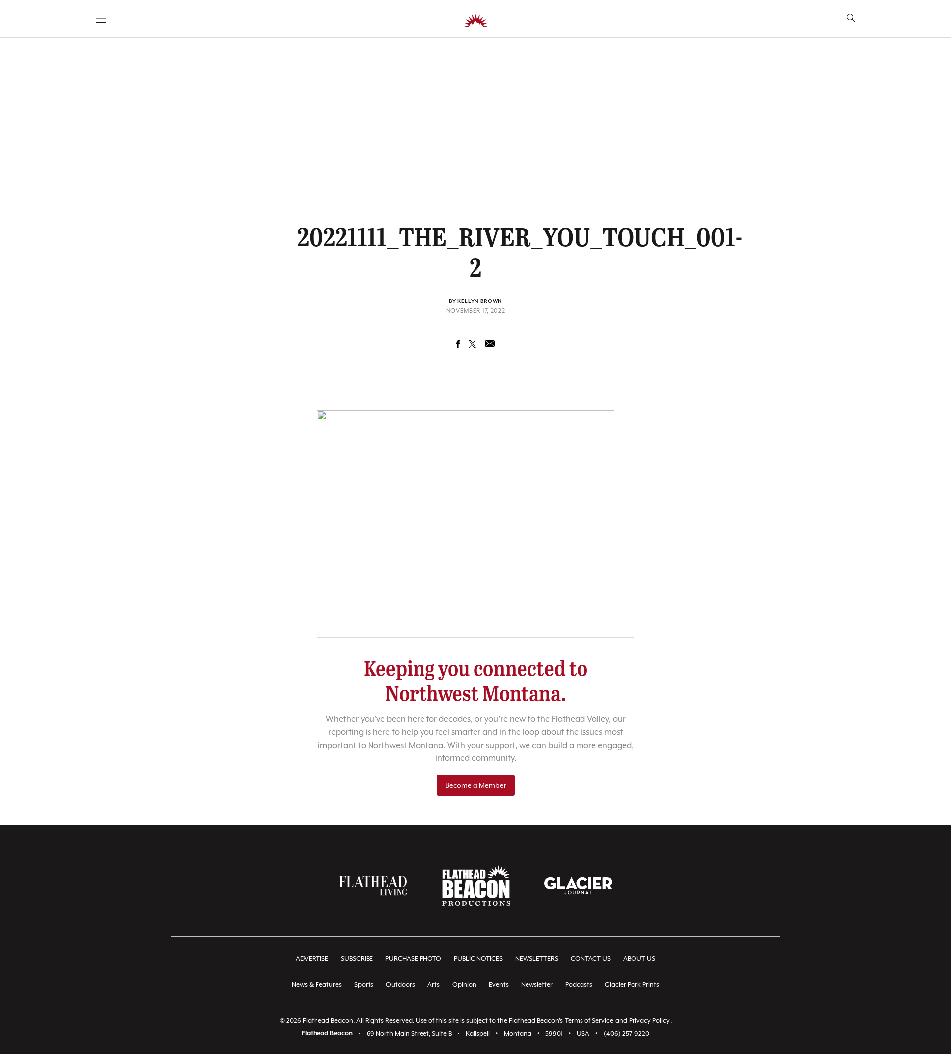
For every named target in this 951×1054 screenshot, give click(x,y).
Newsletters (536, 958)
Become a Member (475, 785)
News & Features (317, 984)
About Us (639, 958)
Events (499, 984)
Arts (433, 984)
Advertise (312, 958)
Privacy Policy (649, 1020)
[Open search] (851, 18)
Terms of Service (589, 1020)
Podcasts (578, 984)
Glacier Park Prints (632, 984)
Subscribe (357, 958)
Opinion (464, 984)
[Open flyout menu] (100, 18)
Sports (363, 984)
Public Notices (478, 958)
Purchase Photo (413, 958)
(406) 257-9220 (626, 1033)
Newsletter (537, 984)
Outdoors (400, 984)
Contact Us (591, 958)
